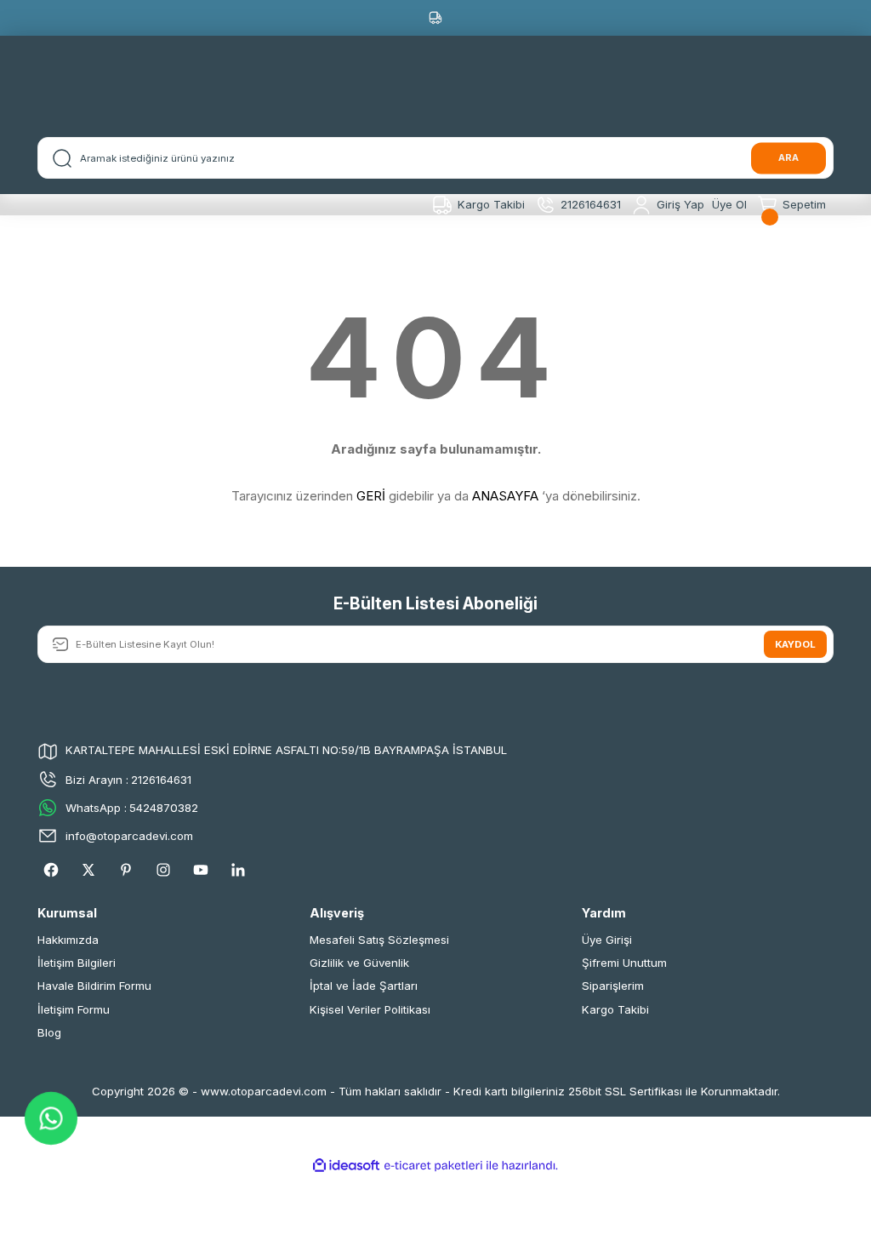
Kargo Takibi (615, 1009)
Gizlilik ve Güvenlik (359, 962)
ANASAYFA (505, 496)
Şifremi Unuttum (624, 962)
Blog (49, 1032)
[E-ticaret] (433, 1165)
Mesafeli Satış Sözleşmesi (379, 939)
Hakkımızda (68, 939)
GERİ (370, 496)
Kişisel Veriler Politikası (370, 1009)
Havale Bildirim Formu (94, 985)
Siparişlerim (613, 985)
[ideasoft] (346, 1166)
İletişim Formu (73, 1009)
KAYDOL (795, 644)
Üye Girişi (607, 939)
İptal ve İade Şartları (364, 985)
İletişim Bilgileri (76, 962)
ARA (788, 157)
